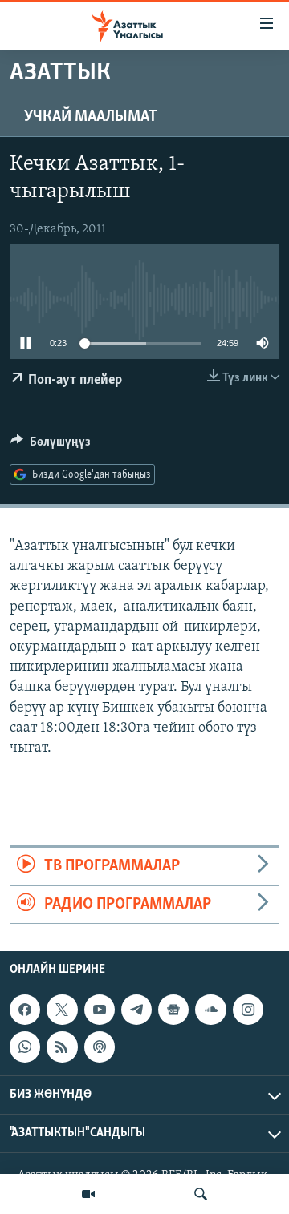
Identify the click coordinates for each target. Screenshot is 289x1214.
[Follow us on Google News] (173, 1009)
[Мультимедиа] (88, 1194)
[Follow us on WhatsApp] (25, 1046)
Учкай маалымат (90, 117)
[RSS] (62, 1046)
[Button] (50, 445)
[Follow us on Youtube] (99, 1009)
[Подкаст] (99, 1046)
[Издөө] (201, 1194)
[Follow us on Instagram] (248, 1009)
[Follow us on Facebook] (25, 1009)
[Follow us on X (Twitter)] (62, 1009)
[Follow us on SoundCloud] (210, 1009)
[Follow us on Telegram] (136, 1009)
